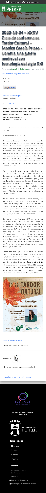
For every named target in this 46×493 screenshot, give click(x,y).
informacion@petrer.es (19, 480)
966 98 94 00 (15, 476)
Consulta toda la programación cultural (15, 74)
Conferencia (9, 103)
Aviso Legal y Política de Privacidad (23, 484)
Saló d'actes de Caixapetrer (12, 96)
